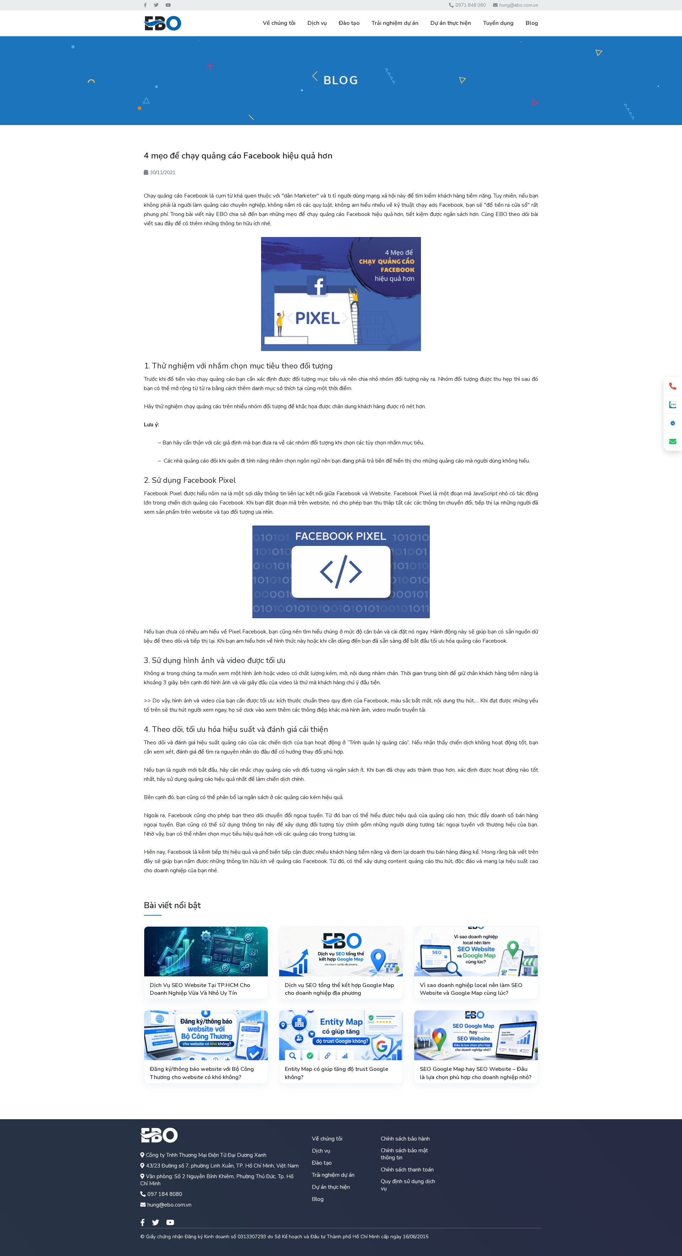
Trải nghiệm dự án (395, 23)
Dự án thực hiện (451, 23)
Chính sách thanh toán (407, 1169)
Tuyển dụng (498, 23)
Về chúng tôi (279, 23)
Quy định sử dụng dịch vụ (408, 1185)
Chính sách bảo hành (405, 1138)
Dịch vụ (317, 23)
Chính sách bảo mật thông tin (404, 1154)
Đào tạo (349, 23)
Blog (532, 23)
